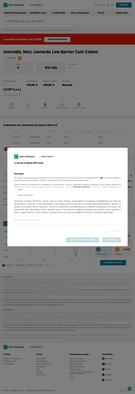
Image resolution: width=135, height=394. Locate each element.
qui (83, 207)
